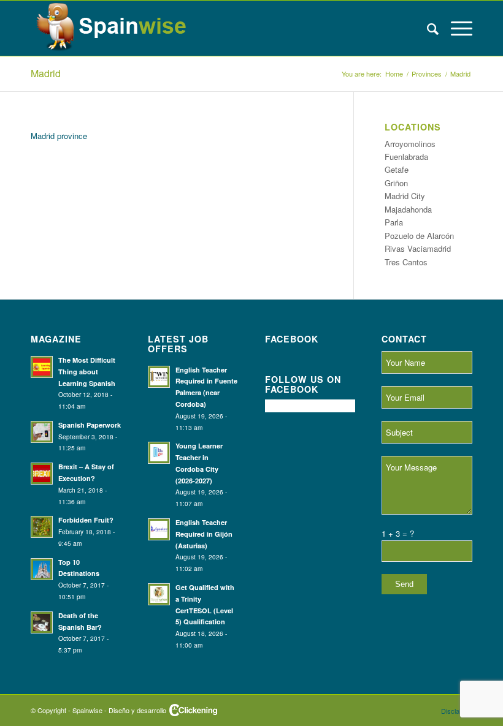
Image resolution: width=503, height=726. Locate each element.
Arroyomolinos (410, 143)
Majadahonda (408, 209)
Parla (394, 222)
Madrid (46, 73)
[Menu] (455, 28)
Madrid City (405, 196)
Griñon (396, 183)
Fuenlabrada (406, 156)
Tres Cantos (406, 262)
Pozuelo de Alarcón (419, 235)
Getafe (397, 169)
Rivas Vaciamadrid (418, 248)
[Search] (427, 28)
